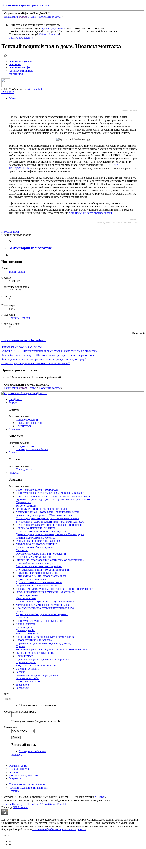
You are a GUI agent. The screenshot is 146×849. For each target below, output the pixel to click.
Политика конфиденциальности (28, 787)
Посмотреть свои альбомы (32, 449)
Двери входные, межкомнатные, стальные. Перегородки (50, 534)
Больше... (17, 754)
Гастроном (22, 687)
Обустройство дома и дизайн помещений (41, 553)
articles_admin (35, 89)
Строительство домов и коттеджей (37, 489)
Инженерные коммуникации (33, 556)
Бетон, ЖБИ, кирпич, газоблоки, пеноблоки (42, 508)
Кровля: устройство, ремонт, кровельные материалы (47, 518)
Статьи (13, 452)
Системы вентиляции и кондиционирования (43, 569)
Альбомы (14, 429)
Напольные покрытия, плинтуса (35, 527)
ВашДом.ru (15, 399)
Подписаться (23, 425)
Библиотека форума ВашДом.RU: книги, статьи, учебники (51, 649)
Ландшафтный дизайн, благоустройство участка (45, 636)
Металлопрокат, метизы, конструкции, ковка (43, 604)
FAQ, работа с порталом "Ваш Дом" (37, 665)
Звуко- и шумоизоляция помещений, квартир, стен (46, 591)
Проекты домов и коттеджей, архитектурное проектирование (53, 495)
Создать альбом (25, 446)
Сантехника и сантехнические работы (39, 566)
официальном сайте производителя (90, 212)
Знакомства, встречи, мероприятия (37, 675)
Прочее (20, 646)
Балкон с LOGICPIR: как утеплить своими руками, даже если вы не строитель (49, 350)
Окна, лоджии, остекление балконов (38, 540)
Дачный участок (25, 623)
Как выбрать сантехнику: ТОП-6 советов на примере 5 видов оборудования (47, 355)
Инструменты (24, 617)
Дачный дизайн (25, 630)
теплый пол (16, 73)
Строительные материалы (31, 579)
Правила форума (19, 768)
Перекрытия (23, 502)
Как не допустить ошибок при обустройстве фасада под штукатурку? (43, 359)
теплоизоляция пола (21, 70)
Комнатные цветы (27, 633)
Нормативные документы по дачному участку (44, 643)
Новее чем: (11, 727)
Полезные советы (19, 317)
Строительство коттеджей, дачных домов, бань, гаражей (50, 492)
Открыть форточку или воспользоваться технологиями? (35, 363)
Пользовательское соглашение (27, 784)
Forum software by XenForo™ (34, 804)
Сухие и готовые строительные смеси (39, 582)
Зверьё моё (22, 684)
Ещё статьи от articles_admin (23, 340)
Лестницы (22, 550)
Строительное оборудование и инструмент (42, 614)
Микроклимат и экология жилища (36, 543)
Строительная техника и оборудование (39, 620)
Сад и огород (24, 627)
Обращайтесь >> (49, 34)
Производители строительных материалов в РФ (45, 607)
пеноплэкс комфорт (20, 67)
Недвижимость (25, 655)
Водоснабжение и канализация (34, 563)
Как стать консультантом (24, 775)
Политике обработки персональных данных (59, 829)
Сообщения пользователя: (20, 711)
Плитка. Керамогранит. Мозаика (35, 537)
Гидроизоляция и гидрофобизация (36, 585)
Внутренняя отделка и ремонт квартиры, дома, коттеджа (50, 521)
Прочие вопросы (26, 662)
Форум (13, 402)
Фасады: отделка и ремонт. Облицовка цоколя (44, 515)
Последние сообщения (29, 422)
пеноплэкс (15, 64)
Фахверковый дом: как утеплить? (21, 346)
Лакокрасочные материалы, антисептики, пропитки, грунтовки (54, 588)
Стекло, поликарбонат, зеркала (34, 547)
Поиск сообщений (27, 419)
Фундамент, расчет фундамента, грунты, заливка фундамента (53, 499)
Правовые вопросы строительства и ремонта (43, 659)
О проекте (15, 778)
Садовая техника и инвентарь (34, 639)
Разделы (14, 472)
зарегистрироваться (53, 28)
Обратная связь (18, 765)
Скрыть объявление (21, 37)
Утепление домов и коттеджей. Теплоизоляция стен (47, 511)
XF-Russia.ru (20, 807)
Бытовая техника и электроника (35, 652)
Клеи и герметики (27, 595)
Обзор (12, 98)
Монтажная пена (26, 598)
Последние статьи (27, 469)
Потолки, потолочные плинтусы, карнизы (41, 531)
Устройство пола (26, 505)
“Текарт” (100, 796)
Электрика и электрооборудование (37, 572)
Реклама (14, 771)
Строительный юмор (28, 681)
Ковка (19, 611)
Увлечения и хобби (27, 678)
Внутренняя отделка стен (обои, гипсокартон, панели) (49, 524)
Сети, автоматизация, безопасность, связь (41, 575)
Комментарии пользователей (31, 248)
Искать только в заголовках (39, 705)
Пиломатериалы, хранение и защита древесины (45, 601)
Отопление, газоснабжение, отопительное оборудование (50, 559)
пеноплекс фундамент (22, 61)
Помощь (14, 790)
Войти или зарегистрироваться (25, 5)
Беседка (20, 671)
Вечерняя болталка (27, 668)
